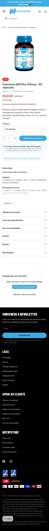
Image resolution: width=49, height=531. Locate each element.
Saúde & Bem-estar (10, 371)
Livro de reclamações (10, 423)
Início (4, 27)
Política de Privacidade (11, 414)
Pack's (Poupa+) (8, 380)
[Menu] (3, 11)
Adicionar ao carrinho (33, 138)
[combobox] (24, 18)
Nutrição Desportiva (10, 367)
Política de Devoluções (11, 409)
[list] (24, 53)
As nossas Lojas (8, 447)
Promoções (6, 357)
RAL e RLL (6, 418)
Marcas (5, 362)
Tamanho (6, 124)
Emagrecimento (8, 376)
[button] (45, 11)
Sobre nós (6, 438)
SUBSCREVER (24, 335)
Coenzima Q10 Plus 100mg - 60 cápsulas (22, 27)
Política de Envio (8, 405)
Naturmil (5, 91)
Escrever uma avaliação (24, 287)
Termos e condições (10, 400)
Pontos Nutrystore (9, 452)
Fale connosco (7, 443)
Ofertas (5, 385)
